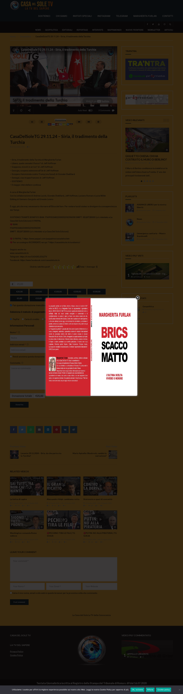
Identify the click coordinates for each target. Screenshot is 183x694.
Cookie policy (163, 689)
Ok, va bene (137, 689)
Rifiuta (150, 689)
